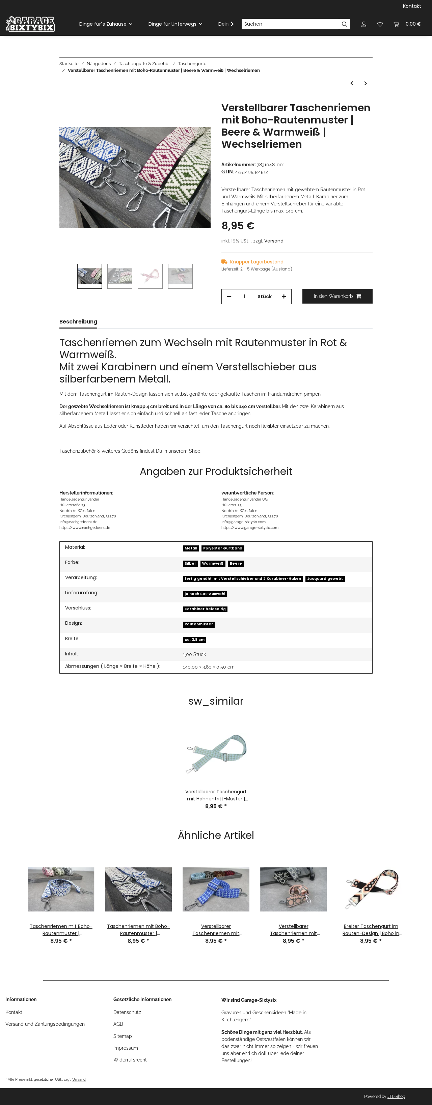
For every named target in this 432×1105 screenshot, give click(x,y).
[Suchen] (344, 24)
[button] (364, 24)
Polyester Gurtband (222, 548)
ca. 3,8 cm (195, 639)
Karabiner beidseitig (205, 609)
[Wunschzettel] (380, 24)
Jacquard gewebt (325, 578)
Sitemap (122, 1036)
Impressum (125, 1048)
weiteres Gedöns (121, 451)
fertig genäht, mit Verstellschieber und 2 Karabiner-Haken (243, 578)
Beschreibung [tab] (78, 321)
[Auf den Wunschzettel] (196, 117)
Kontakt (412, 6)
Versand (274, 240)
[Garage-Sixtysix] (30, 23)
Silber (190, 563)
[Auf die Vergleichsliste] (178, 117)
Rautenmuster (199, 624)
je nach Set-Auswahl (205, 593)
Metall (191, 548)
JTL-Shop (396, 1096)
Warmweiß (212, 563)
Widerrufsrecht (130, 1059)
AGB (118, 1024)
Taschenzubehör (78, 451)
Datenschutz (127, 1012)
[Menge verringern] (229, 296)
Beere (236, 563)
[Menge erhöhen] (283, 296)
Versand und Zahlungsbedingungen (45, 1024)
